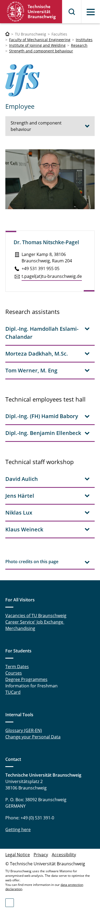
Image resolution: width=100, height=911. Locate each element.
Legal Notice (17, 855)
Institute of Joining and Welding (37, 45)
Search (72, 12)
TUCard (13, 692)
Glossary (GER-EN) (23, 730)
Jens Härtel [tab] (19, 495)
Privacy (41, 855)
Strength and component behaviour (41, 50)
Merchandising (20, 628)
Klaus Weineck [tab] (24, 529)
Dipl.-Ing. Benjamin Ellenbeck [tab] (43, 433)
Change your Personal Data (33, 737)
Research (79, 45)
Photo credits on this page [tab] (31, 561)
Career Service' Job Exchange (34, 622)
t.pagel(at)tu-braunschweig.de (52, 276)
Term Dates (17, 666)
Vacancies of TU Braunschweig (35, 615)
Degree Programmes (26, 679)
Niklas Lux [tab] (18, 512)
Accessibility (64, 855)
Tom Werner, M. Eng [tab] (31, 370)
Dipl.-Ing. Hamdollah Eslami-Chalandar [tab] (41, 332)
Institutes (84, 39)
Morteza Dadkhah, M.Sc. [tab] (36, 353)
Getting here (18, 829)
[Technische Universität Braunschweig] (31, 11)
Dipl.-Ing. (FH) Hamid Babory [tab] (41, 416)
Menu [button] (91, 12)
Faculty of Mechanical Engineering (39, 39)
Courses (13, 673)
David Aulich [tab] (21, 478)
